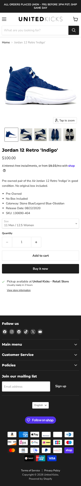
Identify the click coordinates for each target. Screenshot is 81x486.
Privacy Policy (52, 470)
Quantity (7, 233)
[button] (11, 134)
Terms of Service (30, 470)
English (38, 405)
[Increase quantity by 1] (36, 242)
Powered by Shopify (40, 479)
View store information (19, 290)
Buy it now (40, 269)
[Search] (73, 30)
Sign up (60, 386)
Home (6, 42)
